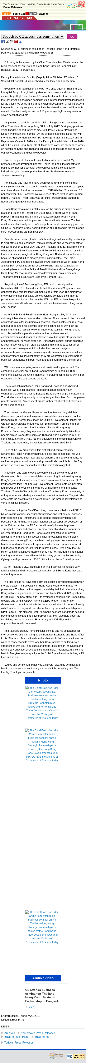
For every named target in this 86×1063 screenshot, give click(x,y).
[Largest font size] (35, 13)
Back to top (42, 1036)
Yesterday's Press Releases (38, 1033)
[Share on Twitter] (7, 41)
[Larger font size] (31, 13)
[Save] (16, 41)
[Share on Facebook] (3, 41)
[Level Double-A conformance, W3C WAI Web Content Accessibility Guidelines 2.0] (76, 1056)
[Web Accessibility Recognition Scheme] (56, 1055)
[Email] (12, 41)
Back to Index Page (16, 1036)
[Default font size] (27, 13)
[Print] (21, 41)
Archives (9, 1033)
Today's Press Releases (19, 1042)
